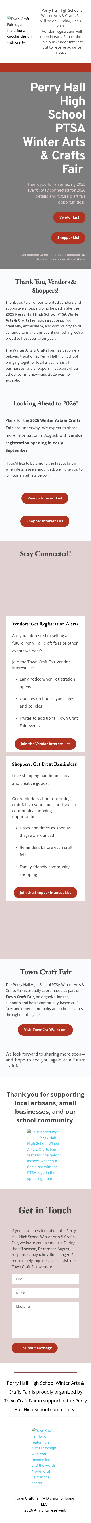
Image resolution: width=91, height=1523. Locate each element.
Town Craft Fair (25, 1266)
